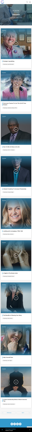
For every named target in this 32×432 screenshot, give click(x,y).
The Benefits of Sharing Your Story (12, 315)
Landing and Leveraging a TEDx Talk (13, 231)
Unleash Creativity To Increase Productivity (14, 189)
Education (6, 395)
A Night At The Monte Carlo (10, 273)
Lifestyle (5, 310)
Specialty (5, 268)
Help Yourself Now (8, 357)
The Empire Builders (10, 429)
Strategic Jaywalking (8, 61)
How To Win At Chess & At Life (11, 147)
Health (5, 98)
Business (4, 30)
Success (4, 72)
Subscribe (16, 10)
